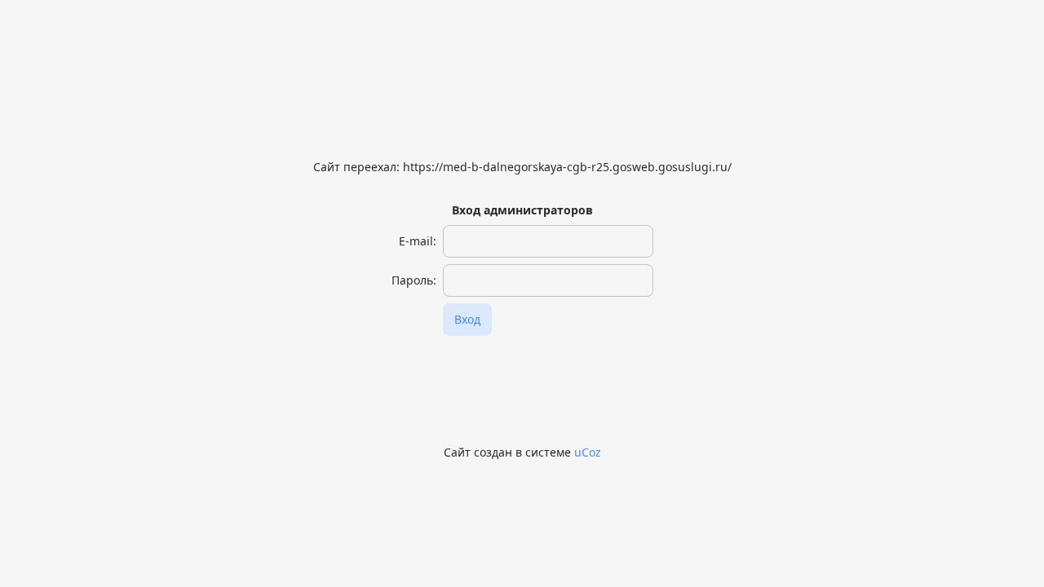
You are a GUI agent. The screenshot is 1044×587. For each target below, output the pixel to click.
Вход (467, 319)
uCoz (587, 452)
